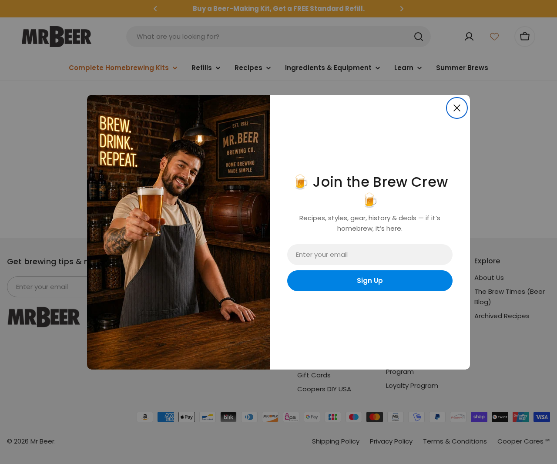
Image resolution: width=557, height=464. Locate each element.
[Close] (457, 108)
